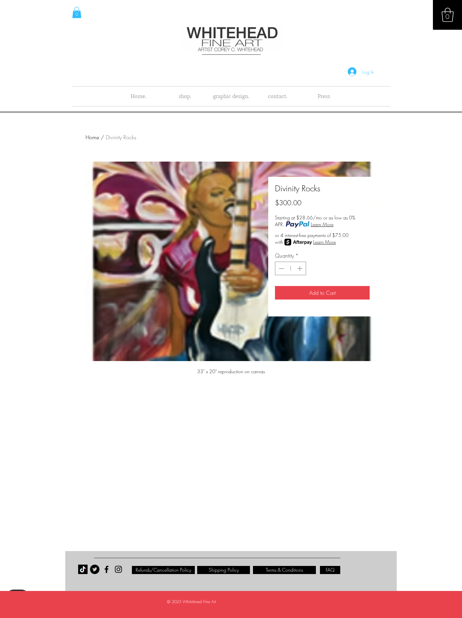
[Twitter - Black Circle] (94, 569)
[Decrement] (280, 268)
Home (92, 137)
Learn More (322, 224)
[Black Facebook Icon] (106, 569)
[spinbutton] (290, 268)
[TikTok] (83, 569)
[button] (448, 15)
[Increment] (300, 268)
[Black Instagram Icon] (118, 569)
